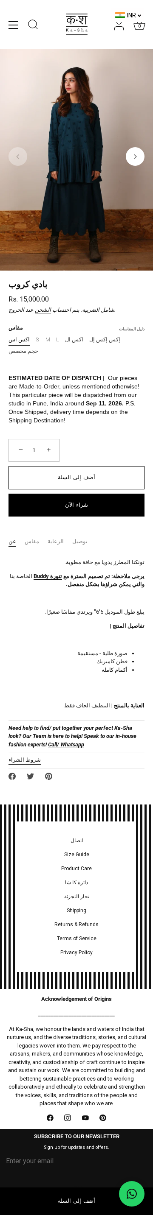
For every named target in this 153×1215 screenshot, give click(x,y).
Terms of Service (76, 938)
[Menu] (13, 25)
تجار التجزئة (76, 896)
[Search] (33, 26)
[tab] (16, 541)
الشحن (43, 310)
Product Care (76, 868)
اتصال (77, 841)
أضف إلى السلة (76, 1201)
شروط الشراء (24, 760)
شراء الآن (76, 505)
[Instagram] (68, 1118)
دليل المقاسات (131, 329)
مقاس (32, 541)
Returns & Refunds (76, 924)
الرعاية (56, 541)
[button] (17, 156)
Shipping (76, 910)
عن (12, 541)
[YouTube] (85, 1118)
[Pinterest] (103, 1118)
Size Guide (76, 854)
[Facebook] (50, 1118)
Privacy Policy (76, 952)
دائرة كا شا (76, 882)
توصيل (80, 541)
